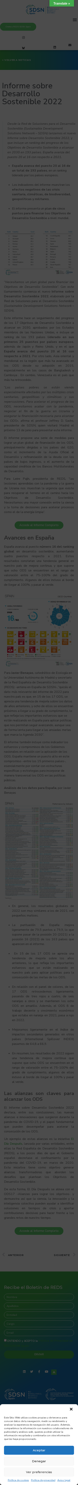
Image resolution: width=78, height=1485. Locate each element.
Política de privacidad (43, 1480)
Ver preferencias (39, 1472)
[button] (71, 1409)
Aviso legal (63, 1480)
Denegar (39, 1461)
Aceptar (39, 1450)
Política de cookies (18, 1480)
